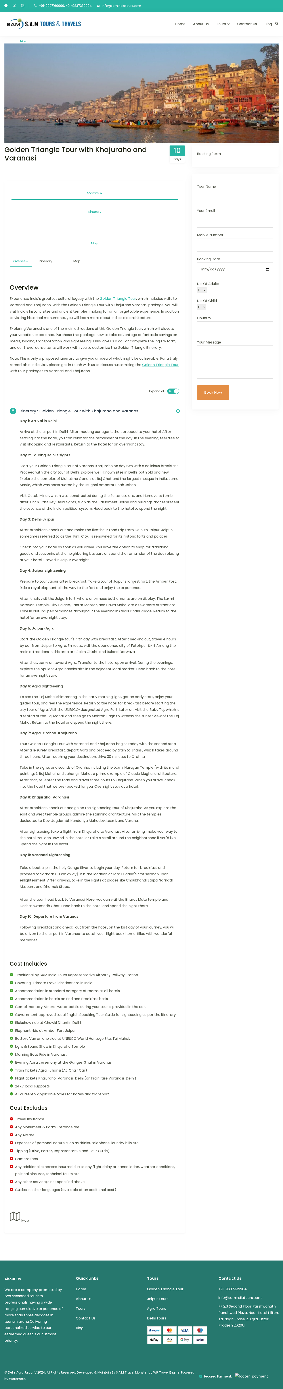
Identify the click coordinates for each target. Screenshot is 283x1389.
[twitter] (14, 6)
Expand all (156, 391)
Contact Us (247, 23)
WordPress (17, 1379)
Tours (221, 23)
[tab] (94, 225)
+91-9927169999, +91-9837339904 (65, 6)
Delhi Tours (156, 1318)
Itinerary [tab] (94, 211)
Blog (268, 23)
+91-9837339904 (232, 1289)
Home (180, 23)
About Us (201, 23)
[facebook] (6, 6)
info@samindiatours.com (121, 6)
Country (204, 318)
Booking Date (208, 259)
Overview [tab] (94, 192)
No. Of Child (207, 300)
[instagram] (22, 6)
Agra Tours (156, 1308)
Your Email (206, 210)
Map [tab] (94, 243)
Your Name (206, 186)
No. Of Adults (208, 283)
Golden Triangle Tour (118, 298)
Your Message (209, 342)
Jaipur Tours (157, 1298)
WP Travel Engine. (166, 1372)
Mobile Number (210, 235)
